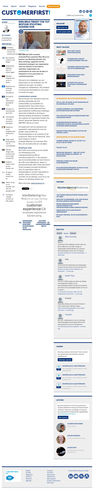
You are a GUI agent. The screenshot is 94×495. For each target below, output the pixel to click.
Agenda (28, 481)
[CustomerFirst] (26, 12)
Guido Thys (69, 275)
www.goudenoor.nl (37, 183)
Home (5, 6)
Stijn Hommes (70, 236)
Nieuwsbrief (51, 479)
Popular (73, 233)
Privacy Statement (53, 481)
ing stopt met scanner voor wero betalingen (71, 253)
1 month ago (69, 271)
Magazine (32, 6)
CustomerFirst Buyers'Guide (78, 471)
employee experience (34, 212)
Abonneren (51, 475)
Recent (66, 233)
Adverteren (51, 477)
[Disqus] (34, 261)
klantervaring (34, 215)
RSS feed (50, 483)
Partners (29, 479)
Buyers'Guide (53, 6)
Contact (50, 471)
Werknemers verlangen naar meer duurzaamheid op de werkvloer (28, 225)
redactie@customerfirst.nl (68, 414)
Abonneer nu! (62, 27)
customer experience (32, 206)
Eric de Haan (33, 198)
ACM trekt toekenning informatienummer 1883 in (43, 223)
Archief (22, 6)
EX (40, 201)
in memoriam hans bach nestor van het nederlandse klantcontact (70, 293)
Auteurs (28, 477)
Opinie (14, 6)
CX (43, 209)
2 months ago (69, 310)
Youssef (68, 314)
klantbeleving (31, 195)
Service (42, 6)
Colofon (50, 473)
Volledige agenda (65, 360)
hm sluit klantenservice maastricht (68, 326)
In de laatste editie (64, 32)
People (59, 233)
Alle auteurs (63, 417)
